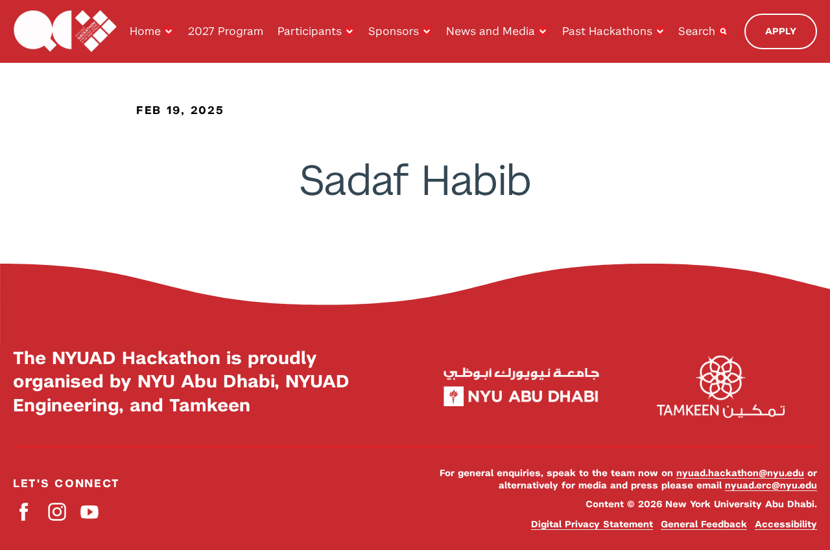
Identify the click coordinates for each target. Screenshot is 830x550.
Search (696, 31)
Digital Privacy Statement (592, 524)
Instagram (56, 511)
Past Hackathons (607, 31)
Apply (780, 31)
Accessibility (786, 524)
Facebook (24, 511)
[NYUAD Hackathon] (65, 31)
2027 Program (225, 31)
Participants (310, 31)
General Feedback (704, 524)
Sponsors (393, 31)
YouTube (89, 511)
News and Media (490, 31)
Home (145, 31)
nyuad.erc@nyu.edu (771, 485)
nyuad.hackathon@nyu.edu (740, 473)
